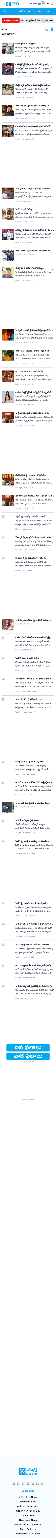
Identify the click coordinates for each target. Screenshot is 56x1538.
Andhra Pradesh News (28, 1506)
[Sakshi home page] (28, 1471)
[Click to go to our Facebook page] (14, 1483)
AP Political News (28, 1497)
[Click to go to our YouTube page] (33, 1483)
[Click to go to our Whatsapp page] (18, 1483)
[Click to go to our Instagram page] (28, 1483)
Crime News (28, 1515)
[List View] (52, 29)
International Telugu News (28, 1524)
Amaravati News (28, 1502)
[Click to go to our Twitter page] (23, 1483)
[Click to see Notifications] (52, 4)
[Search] (39, 4)
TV (48, 4)
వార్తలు (12, 11)
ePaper (34, 4)
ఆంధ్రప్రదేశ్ (21, 11)
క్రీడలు (49, 11)
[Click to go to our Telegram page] (37, 1483)
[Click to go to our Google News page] (42, 1483)
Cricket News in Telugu (28, 1511)
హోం (5, 11)
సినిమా (41, 11)
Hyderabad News (28, 1520)
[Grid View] (47, 29)
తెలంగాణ (31, 11)
